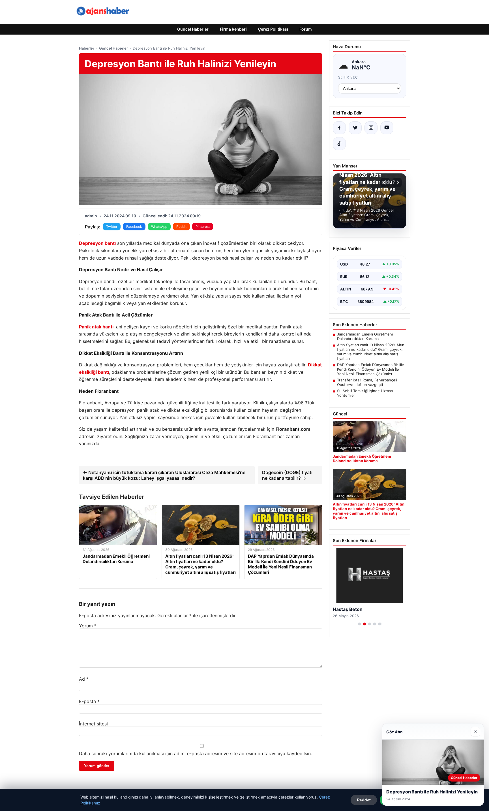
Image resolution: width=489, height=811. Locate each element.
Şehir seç (348, 77)
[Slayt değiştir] (359, 624)
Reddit (181, 226)
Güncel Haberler (193, 29)
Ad (84, 679)
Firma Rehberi (233, 29)
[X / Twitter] (355, 127)
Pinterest (203, 226)
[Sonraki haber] (397, 182)
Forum (305, 29)
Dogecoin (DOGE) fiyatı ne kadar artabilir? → (287, 475)
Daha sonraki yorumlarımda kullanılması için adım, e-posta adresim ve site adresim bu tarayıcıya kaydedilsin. (195, 753)
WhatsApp (159, 226)
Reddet (364, 800)
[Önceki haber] (385, 182)
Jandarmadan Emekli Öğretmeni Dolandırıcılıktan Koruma (365, 336)
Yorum (87, 626)
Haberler (86, 48)
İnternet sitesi (93, 724)
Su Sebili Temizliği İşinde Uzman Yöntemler (365, 393)
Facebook (134, 226)
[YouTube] (386, 127)
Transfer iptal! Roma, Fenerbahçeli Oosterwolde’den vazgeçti (367, 382)
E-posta (89, 701)
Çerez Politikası (273, 29)
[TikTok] (339, 143)
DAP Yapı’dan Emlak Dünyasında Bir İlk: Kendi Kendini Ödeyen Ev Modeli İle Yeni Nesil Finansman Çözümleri (370, 369)
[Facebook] (339, 127)
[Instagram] (371, 127)
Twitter (111, 226)
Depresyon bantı (97, 243)
